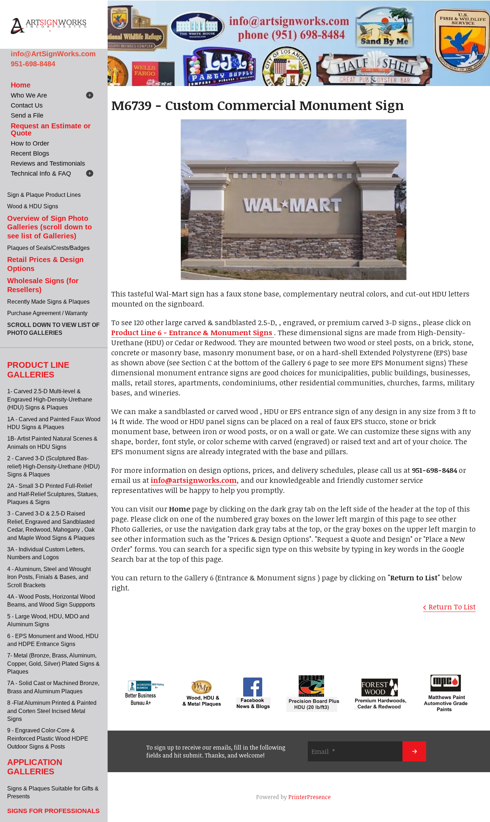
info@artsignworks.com (194, 480)
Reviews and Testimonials (48, 163)
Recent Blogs (30, 153)
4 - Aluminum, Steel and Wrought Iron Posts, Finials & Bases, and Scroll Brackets (49, 577)
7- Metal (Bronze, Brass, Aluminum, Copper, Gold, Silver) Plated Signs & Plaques (53, 663)
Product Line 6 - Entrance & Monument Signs (192, 332)
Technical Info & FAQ (41, 173)
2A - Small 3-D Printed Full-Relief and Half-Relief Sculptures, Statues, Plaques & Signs (52, 494)
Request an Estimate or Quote (51, 129)
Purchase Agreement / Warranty (47, 313)
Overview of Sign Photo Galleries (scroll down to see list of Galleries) (49, 227)
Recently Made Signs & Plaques (48, 302)
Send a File (27, 115)
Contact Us (27, 105)
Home (20, 85)
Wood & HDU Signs (32, 206)
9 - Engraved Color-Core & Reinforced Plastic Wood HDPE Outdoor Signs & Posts (47, 738)
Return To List (452, 607)
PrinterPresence (309, 797)
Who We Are (29, 95)
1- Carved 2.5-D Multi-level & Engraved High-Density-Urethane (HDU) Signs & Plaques (49, 399)
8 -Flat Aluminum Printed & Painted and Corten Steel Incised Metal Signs (51, 711)
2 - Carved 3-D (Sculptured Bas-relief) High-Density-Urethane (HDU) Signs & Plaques (53, 466)
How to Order (30, 143)
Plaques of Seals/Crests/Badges (48, 248)
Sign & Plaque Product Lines (44, 195)
